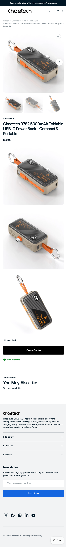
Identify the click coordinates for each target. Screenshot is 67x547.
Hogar (6, 21)
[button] (4, 11)
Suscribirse (32, 486)
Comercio (16, 21)
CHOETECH (15, 528)
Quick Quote (32, 343)
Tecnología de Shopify (32, 528)
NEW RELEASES (31, 21)
